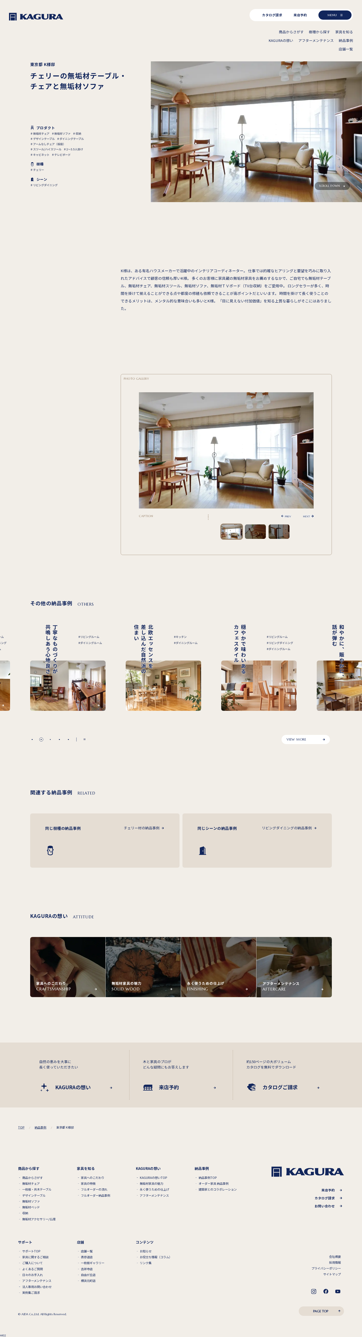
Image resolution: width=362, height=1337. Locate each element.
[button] (32, 739)
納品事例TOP (208, 1178)
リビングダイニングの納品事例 (287, 827)
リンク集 (145, 1263)
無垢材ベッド (31, 1207)
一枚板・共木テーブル (36, 1189)
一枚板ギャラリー (92, 1263)
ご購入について (32, 1263)
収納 (25, 1213)
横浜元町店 (88, 1281)
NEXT (306, 516)
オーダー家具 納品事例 (214, 1184)
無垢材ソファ (31, 1201)
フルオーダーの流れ (94, 1189)
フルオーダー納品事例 (95, 1196)
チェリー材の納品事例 (141, 827)
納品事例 (40, 1127)
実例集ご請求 (31, 1293)
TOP (21, 1127)
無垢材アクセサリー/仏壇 (39, 1219)
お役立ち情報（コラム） (156, 1257)
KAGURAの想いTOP (153, 1178)
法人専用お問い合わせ (37, 1287)
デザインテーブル (33, 1196)
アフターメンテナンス (154, 1196)
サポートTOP (31, 1251)
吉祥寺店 (87, 1269)
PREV (288, 516)
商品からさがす (32, 1178)
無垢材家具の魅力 (151, 1184)
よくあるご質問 (32, 1269)
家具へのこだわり (92, 1178)
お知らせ (145, 1251)
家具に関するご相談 (35, 1257)
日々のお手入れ (32, 1275)
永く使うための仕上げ (154, 1189)
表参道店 (87, 1257)
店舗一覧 (87, 1251)
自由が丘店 (88, 1275)
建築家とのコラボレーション (218, 1189)
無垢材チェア (31, 1184)
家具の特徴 (88, 1184)
